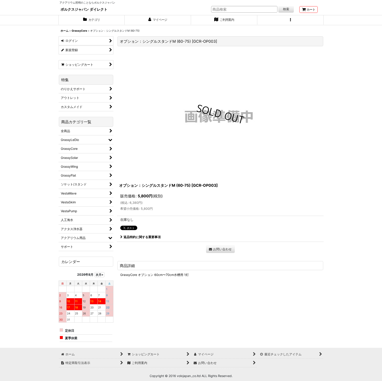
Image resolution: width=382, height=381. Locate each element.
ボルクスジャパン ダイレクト (84, 9)
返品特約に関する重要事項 (142, 237)
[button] (290, 20)
